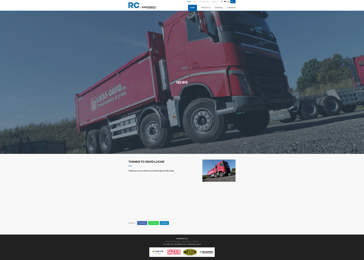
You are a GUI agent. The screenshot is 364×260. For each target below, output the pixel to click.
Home (192, 8)
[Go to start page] (142, 5)
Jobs (194, 1)
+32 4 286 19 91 (168, 244)
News (189, 1)
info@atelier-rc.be (180, 244)
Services (219, 8)
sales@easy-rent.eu (194, 244)
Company (231, 8)
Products (206, 8)
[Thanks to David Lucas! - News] (219, 171)
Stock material (203, 1)
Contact (214, 1)
